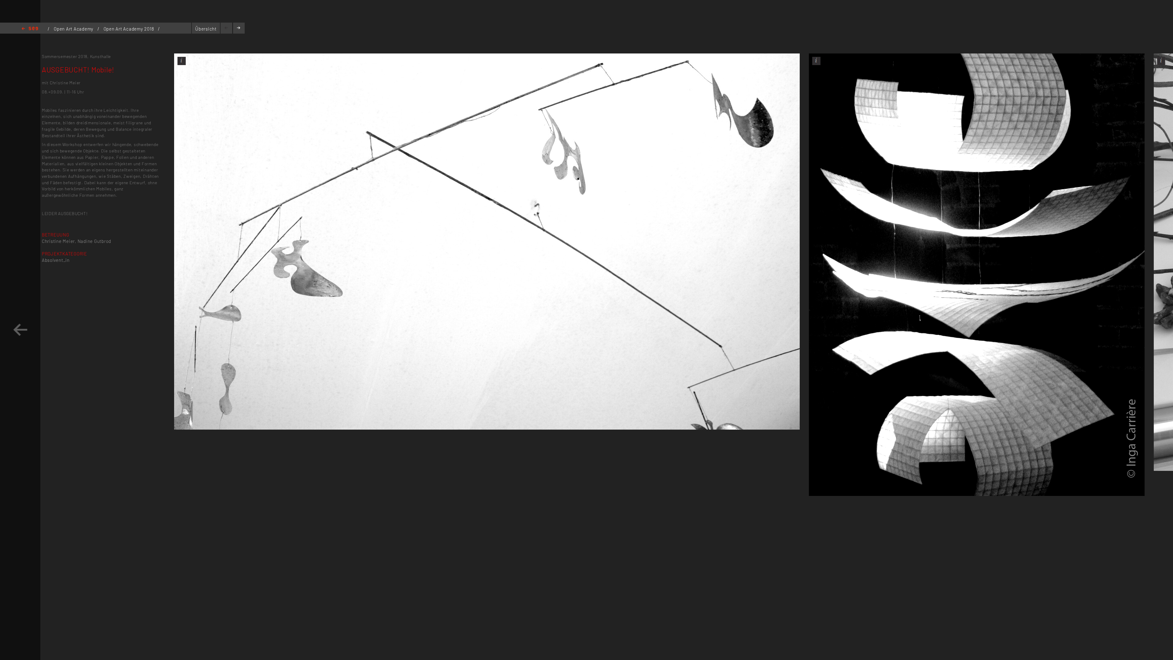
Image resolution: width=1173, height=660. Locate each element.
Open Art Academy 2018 (129, 28)
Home (30, 29)
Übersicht (206, 28)
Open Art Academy (74, 28)
